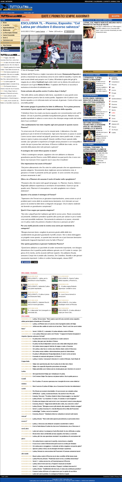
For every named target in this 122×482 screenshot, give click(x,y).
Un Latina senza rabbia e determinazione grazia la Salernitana (53, 351)
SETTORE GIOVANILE (91, 120)
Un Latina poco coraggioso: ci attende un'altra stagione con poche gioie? (57, 446)
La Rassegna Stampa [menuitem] (10, 33)
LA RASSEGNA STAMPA (92, 75)
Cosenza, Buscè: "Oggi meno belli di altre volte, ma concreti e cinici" (56, 404)
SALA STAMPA (89, 144)
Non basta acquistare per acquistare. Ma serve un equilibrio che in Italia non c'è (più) (10, 74)
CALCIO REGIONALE (91, 95)
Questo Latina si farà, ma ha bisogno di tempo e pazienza (52, 449)
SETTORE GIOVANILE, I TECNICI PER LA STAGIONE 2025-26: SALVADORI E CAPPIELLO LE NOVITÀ (94, 125)
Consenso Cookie (108, 476)
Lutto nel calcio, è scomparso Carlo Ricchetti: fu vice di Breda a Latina (56, 431)
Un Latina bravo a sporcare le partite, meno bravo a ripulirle (53, 441)
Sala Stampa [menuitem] (7, 45)
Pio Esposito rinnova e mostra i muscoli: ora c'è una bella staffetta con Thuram (10, 89)
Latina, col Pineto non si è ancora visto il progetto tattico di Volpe (54, 324)
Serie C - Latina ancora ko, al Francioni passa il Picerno (51, 461)
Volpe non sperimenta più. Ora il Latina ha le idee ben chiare (53, 364)
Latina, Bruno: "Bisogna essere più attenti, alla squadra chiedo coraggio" (57, 406)
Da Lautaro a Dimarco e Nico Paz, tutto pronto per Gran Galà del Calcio (9, 79)
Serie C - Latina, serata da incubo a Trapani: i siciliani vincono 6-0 (54, 466)
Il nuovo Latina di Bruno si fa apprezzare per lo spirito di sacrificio (55, 471)
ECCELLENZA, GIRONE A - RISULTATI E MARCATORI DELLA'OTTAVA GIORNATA (94, 100)
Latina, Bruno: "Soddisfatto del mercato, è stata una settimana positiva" (57, 469)
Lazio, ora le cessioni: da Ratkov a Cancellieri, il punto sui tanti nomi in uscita (9, 103)
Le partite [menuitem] (6, 25)
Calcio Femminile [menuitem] (9, 35)
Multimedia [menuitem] (6, 30)
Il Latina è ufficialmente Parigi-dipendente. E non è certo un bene (54, 354)
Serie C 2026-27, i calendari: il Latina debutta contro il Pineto (53, 331)
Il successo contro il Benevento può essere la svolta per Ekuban (54, 444)
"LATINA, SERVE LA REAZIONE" (92, 79)
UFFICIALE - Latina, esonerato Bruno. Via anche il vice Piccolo (54, 394)
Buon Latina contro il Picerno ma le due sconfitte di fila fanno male (55, 456)
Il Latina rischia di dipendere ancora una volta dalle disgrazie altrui (55, 344)
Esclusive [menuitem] (6, 43)
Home (3, 20)
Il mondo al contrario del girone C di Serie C (47, 356)
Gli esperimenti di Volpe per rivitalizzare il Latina (49, 374)
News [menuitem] (5, 23)
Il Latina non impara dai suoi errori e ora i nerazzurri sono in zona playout (57, 401)
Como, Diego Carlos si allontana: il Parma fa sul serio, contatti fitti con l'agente (9, 93)
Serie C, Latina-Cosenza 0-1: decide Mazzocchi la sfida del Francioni (56, 409)
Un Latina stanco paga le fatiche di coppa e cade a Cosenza (53, 346)
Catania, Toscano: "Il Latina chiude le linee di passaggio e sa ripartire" (56, 396)
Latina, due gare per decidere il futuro (45, 341)
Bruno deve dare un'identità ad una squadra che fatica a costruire (55, 434)
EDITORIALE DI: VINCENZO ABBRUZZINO (98, 20)
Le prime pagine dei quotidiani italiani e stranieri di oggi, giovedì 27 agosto (10, 84)
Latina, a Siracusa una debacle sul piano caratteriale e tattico (53, 424)
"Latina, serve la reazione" (46, 411)
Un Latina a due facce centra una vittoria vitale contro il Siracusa (54, 349)
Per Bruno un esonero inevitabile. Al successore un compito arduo (55, 391)
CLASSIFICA (113, 75)
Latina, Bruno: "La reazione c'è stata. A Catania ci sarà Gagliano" (55, 399)
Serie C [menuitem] (5, 38)
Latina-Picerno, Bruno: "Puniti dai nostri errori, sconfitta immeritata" (56, 459)
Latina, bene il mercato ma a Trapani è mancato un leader (52, 464)
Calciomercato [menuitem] (8, 40)
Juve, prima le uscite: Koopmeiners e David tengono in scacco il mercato (9, 98)
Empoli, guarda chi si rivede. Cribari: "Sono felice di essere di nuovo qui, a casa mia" (10, 70)
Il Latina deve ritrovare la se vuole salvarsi (51, 339)
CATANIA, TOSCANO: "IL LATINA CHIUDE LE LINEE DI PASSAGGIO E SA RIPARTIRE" (95, 149)
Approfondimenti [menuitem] (8, 28)
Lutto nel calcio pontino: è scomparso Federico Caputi (51, 474)
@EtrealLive (58, 31)
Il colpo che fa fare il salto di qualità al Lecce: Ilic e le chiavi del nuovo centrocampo (10, 65)
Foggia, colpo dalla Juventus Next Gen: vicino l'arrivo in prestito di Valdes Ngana (10, 60)
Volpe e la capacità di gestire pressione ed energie (50, 366)
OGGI (116, 71)
